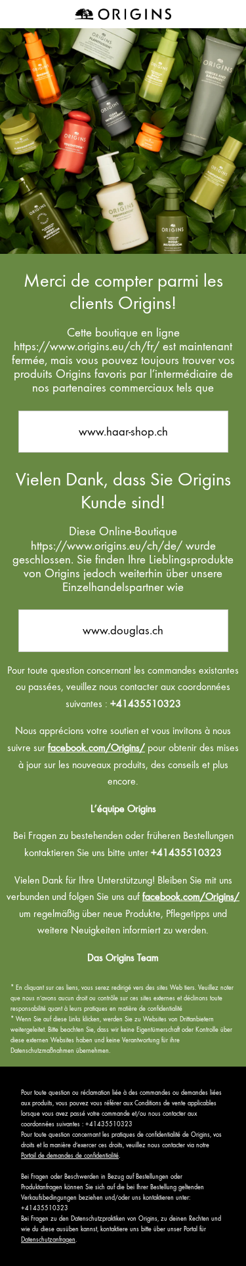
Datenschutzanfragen (48, 1239)
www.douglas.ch (123, 630)
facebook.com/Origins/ (96, 748)
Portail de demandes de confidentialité (70, 1155)
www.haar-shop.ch (123, 431)
